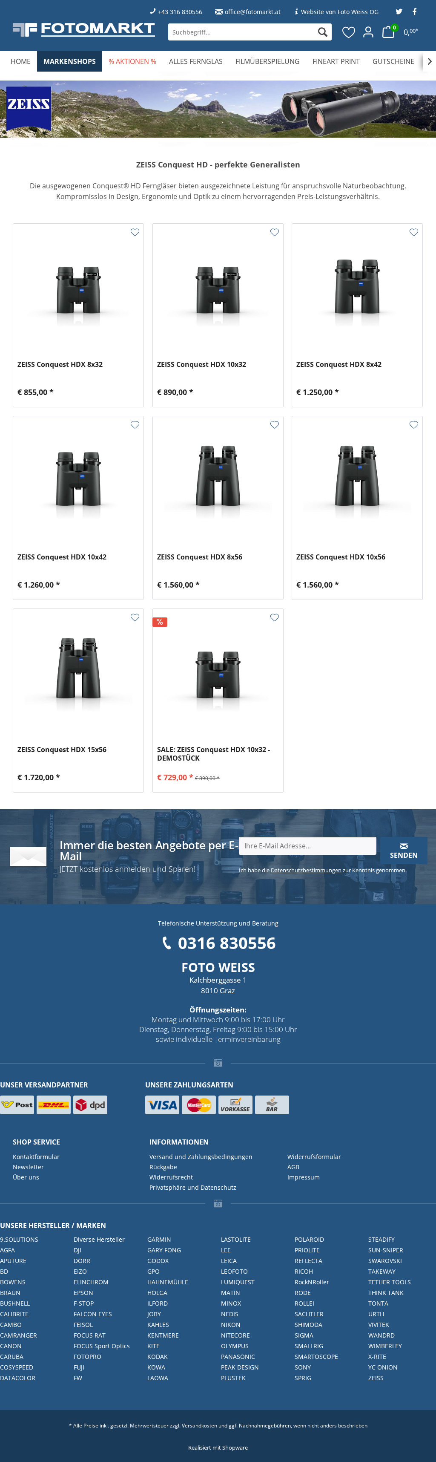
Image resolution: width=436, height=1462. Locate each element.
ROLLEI (304, 1303)
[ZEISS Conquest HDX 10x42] (78, 480)
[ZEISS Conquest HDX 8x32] (78, 287)
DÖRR (82, 1261)
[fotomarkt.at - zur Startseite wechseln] (84, 29)
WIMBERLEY (385, 1346)
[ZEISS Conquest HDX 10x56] (357, 480)
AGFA (7, 1250)
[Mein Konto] (368, 31)
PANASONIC (238, 1356)
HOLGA (157, 1293)
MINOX (231, 1303)
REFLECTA (308, 1261)
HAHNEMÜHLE (167, 1282)
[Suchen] (323, 31)
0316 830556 (227, 942)
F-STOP (84, 1303)
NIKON (231, 1325)
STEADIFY (381, 1239)
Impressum (303, 1177)
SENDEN (404, 855)
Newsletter (28, 1167)
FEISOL (83, 1325)
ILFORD (157, 1303)
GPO (153, 1271)
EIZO (80, 1271)
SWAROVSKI (385, 1261)
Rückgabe (163, 1167)
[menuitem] (250, 31)
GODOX (158, 1261)
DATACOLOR (17, 1378)
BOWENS (13, 1282)
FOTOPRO (87, 1356)
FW (78, 1378)
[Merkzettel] (349, 31)
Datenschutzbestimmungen (306, 870)
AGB (293, 1167)
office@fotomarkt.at (253, 12)
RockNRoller (312, 1282)
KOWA (156, 1367)
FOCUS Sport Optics (102, 1346)
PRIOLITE (307, 1250)
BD (4, 1271)
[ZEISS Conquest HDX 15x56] (78, 672)
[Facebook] (414, 12)
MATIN (230, 1293)
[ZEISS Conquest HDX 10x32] (218, 287)
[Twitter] (399, 12)
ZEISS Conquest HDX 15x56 (61, 749)
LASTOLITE (236, 1239)
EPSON (83, 1293)
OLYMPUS (235, 1346)
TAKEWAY (382, 1271)
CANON (11, 1346)
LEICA (229, 1261)
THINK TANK (386, 1293)
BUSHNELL (15, 1303)
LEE (226, 1250)
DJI (77, 1250)
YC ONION (383, 1367)
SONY (303, 1367)
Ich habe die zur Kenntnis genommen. (323, 870)
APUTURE (13, 1261)
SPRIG (303, 1378)
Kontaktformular (36, 1157)
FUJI (79, 1367)
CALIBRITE (14, 1314)
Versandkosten (199, 1425)
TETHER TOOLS (389, 1282)
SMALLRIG (309, 1346)
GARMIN (159, 1239)
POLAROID (309, 1239)
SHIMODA (308, 1325)
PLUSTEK (233, 1378)
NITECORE (235, 1335)
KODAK (157, 1356)
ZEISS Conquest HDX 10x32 (201, 364)
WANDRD (381, 1335)
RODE (303, 1293)
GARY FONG (164, 1250)
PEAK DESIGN (240, 1367)
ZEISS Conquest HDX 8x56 (199, 557)
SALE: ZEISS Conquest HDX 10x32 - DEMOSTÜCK (213, 753)
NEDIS (229, 1314)
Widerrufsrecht (171, 1177)
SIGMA (304, 1335)
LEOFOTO (234, 1271)
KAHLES (158, 1325)
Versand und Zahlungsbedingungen (200, 1157)
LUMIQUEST (238, 1282)
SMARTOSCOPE (316, 1356)
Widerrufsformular (314, 1157)
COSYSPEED (16, 1367)
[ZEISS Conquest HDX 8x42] (357, 287)
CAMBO (11, 1325)
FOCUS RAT (90, 1335)
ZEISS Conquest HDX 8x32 (60, 364)
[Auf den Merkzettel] (135, 232)
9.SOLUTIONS (19, 1239)
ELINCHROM (91, 1282)
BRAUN (10, 1293)
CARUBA (11, 1356)
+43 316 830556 (180, 12)
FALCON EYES (93, 1314)
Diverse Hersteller (99, 1239)
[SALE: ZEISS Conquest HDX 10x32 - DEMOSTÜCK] (218, 672)
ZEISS (376, 1378)
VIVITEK (378, 1325)
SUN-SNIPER (385, 1250)
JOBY (154, 1314)
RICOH (304, 1271)
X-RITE (377, 1356)
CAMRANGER (18, 1335)
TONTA (378, 1303)
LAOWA (157, 1378)
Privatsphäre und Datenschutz (192, 1187)
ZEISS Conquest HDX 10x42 (61, 557)
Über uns (26, 1177)
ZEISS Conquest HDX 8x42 (339, 364)
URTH (376, 1314)
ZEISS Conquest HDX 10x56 (340, 557)
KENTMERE (163, 1335)
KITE (153, 1346)
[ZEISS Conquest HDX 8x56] (218, 480)
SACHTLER (309, 1314)
